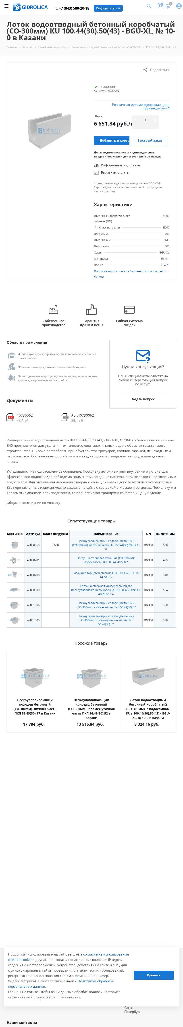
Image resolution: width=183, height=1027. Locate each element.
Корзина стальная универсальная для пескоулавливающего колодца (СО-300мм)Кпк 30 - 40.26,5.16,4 (106, 590)
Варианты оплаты (114, 172)
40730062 (25, 415)
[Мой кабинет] (179, 6)
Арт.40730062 (82, 415)
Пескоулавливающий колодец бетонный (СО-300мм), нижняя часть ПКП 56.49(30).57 (106, 605)
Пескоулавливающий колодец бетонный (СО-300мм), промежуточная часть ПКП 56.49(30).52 (106, 620)
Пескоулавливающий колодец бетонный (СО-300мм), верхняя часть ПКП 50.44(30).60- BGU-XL (106, 545)
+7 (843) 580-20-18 (73, 8)
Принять (153, 975)
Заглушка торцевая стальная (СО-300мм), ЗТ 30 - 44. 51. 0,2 (106, 575)
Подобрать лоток (108, 8)
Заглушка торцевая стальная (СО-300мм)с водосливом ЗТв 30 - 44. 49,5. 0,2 (106, 560)
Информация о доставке (120, 165)
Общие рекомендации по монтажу (33, 503)
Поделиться (159, 69)
